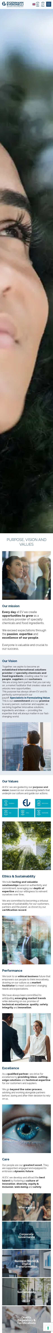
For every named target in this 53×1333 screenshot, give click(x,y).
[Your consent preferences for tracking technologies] (48, 1328)
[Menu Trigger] (48, 4)
